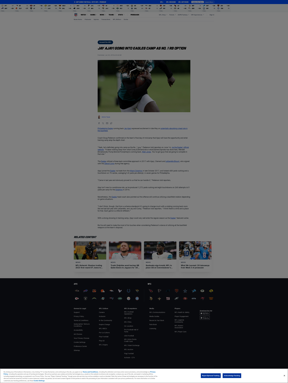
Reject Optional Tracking (210, 375)
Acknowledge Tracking (232, 375)
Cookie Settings (39, 381)
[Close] (284, 375)
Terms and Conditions (90, 372)
